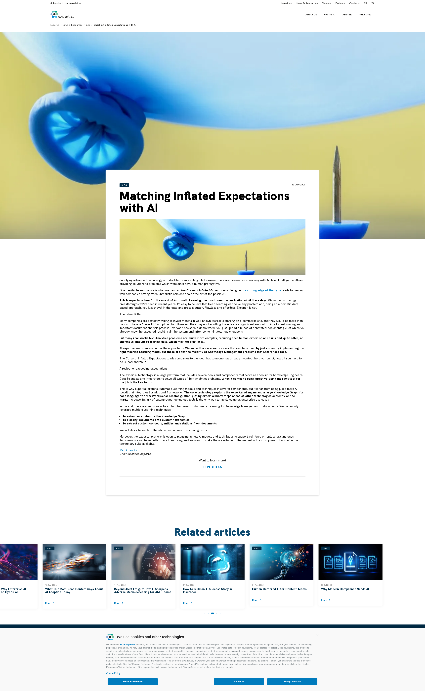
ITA (373, 3)
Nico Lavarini (128, 450)
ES (365, 3)
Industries (365, 15)
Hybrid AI (329, 15)
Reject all (239, 681)
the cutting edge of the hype (261, 290)
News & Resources (307, 4)
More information (133, 681)
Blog (124, 185)
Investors (286, 4)
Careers (326, 4)
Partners (340, 4)
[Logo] (62, 15)
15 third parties (127, 644)
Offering (347, 15)
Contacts (354, 4)
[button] (317, 635)
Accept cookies (292, 681)
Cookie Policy (113, 673)
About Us (311, 15)
